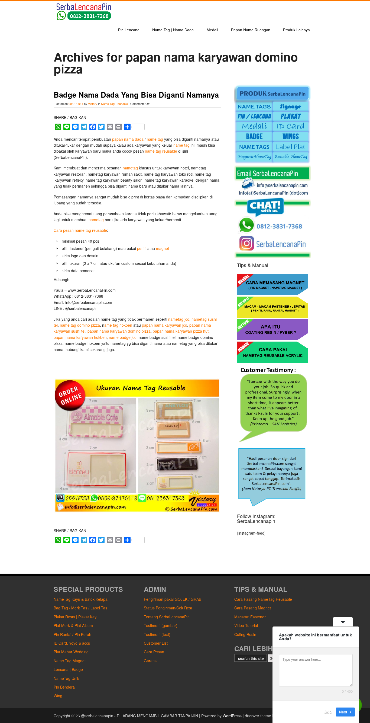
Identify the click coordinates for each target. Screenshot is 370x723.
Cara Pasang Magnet (252, 607)
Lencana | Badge (68, 669)
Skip (328, 712)
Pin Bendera (64, 687)
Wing (58, 695)
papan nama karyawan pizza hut (181, 331)
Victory (92, 103)
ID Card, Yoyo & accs (72, 643)
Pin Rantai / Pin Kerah (72, 634)
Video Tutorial (246, 625)
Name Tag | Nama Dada (173, 30)
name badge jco (123, 337)
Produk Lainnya (296, 30)
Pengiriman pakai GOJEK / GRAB (172, 599)
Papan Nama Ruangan (250, 30)
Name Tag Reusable (114, 103)
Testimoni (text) (157, 634)
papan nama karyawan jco (164, 325)
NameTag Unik (66, 678)
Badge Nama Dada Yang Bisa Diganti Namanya (136, 94)
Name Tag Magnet (70, 660)
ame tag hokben (118, 325)
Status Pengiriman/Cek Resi (168, 607)
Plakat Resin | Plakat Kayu (76, 616)
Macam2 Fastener (250, 616)
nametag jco (178, 319)
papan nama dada (128, 139)
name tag (155, 139)
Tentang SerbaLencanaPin (167, 616)
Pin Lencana (128, 30)
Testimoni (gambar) (160, 625)
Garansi (150, 660)
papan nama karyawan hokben (80, 337)
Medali (212, 30)
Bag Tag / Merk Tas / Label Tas (80, 607)
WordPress (232, 715)
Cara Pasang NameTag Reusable (263, 599)
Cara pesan (64, 230)
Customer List (156, 643)
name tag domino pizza (80, 325)
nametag (130, 168)
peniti (142, 248)
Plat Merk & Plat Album (73, 625)
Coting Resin (245, 634)
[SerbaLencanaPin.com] (83, 19)
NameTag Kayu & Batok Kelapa (81, 599)
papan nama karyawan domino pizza (119, 331)
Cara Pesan (154, 651)
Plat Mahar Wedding (71, 651)
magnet (162, 248)
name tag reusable (161, 151)
